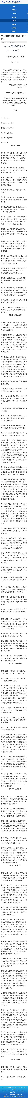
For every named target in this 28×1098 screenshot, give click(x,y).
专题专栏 (14, 24)
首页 (14, 6)
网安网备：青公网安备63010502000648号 (14, 1096)
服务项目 (14, 17)
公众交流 (14, 28)
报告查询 (14, 31)
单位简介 (14, 10)
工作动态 (14, 13)
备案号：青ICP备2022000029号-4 (14, 1094)
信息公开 (14, 20)
